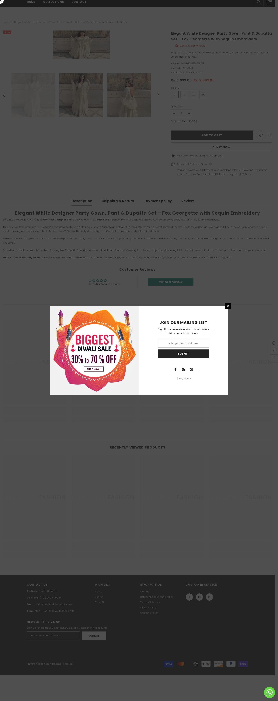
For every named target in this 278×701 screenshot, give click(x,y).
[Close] (228, 306)
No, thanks (185, 378)
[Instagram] (183, 370)
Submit (183, 354)
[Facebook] (175, 370)
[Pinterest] (191, 370)
